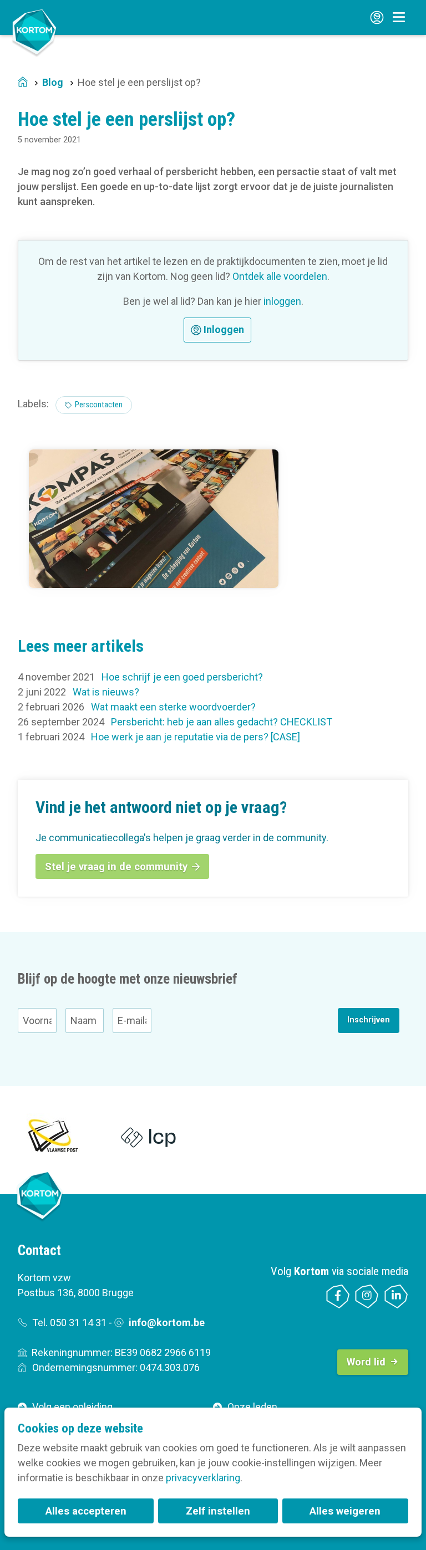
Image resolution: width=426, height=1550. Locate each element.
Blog (52, 82)
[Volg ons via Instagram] (367, 1296)
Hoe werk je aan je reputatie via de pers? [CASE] (195, 737)
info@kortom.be (167, 1322)
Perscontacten (99, 405)
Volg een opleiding (72, 1407)
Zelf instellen (218, 1511)
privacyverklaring (203, 1478)
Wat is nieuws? (106, 692)
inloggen (282, 301)
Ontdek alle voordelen (279, 276)
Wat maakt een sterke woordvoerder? (173, 707)
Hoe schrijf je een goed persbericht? (182, 677)
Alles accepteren (85, 1511)
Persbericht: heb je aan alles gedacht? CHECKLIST (221, 722)
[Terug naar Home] (34, 31)
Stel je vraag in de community (116, 866)
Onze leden (252, 1407)
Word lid (366, 1362)
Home (23, 82)
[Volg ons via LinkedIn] (396, 1296)
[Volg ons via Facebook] (338, 1296)
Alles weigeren (345, 1511)
